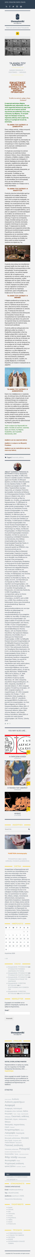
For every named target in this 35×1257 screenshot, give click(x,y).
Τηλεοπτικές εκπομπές (23, 1154)
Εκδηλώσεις (23, 1119)
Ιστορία (10, 1215)
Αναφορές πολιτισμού (13, 1108)
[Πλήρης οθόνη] (28, 1055)
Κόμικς (22, 1130)
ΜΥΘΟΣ (17, 813)
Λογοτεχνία (20, 1133)
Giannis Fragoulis (16, 70)
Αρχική (10, 1207)
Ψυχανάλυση (12, 1217)
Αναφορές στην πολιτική (13, 1111)
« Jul (6, 958)
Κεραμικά (12, 1127)
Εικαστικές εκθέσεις (18, 457)
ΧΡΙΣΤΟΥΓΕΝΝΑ (25, 993)
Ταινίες (16, 1154)
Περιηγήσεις (18, 1142)
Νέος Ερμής (8, 1140)
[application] (17, 1050)
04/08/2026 (17, 789)
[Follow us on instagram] (17, 6)
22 (24, 942)
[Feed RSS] (6, 6)
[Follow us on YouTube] (20, 6)
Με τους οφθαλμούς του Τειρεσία (11, 1135)
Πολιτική (10, 1209)
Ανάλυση (15, 1099)
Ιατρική (10, 1221)
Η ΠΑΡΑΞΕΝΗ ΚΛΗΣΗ (17, 757)
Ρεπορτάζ (24, 1148)
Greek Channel (8, 1099)
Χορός (18, 1160)
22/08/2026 (17, 758)
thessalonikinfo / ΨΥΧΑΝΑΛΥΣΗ (18, 967)
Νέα (9, 1211)
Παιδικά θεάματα (10, 1142)
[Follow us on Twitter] (13, 6)
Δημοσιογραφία (24, 1114)
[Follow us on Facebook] (9, 6)
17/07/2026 (17, 815)
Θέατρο (8, 1122)
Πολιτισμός (13, 72)
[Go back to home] (17, 18)
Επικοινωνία (12, 1224)
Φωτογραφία (10, 1160)
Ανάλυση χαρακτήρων (15, 1102)
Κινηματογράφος (12, 1130)
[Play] (7, 1055)
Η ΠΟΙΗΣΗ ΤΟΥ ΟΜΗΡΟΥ (17, 788)
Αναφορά (10, 1105)
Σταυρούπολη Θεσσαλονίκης (13, 1199)
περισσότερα (9, 1071)
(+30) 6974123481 (13, 1193)
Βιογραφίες (9, 1114)
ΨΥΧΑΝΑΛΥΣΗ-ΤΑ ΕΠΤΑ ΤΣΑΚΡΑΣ (19, 975)
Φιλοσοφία (22, 1157)
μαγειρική (24, 1166)
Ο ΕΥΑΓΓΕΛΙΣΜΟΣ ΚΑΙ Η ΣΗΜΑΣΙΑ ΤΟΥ (18, 987)
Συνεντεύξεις (9, 1154)
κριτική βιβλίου (10, 1166)
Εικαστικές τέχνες (11, 1119)
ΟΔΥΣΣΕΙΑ (11, 1237)
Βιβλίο (25, 1111)
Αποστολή (9, 1018)
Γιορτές (14, 1113)
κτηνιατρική (18, 1166)
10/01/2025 (22, 72)
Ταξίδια (10, 1219)
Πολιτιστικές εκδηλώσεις (11, 1149)
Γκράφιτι (18, 1113)
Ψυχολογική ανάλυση (14, 1163)
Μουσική (25, 1138)
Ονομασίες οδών (17, 1140)
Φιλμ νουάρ (11, 1157)
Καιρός (7, 1127)
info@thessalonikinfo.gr (16, 1189)
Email (7, 1010)
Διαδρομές (8, 1116)
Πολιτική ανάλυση (14, 1145)
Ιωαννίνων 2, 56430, (18, 1196)
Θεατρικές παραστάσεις (15, 1125)
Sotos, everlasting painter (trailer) (15, 2)
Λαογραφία (10, 1133)
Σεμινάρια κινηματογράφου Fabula (13, 1151)
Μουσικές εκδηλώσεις (12, 1138)
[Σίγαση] (25, 1055)
